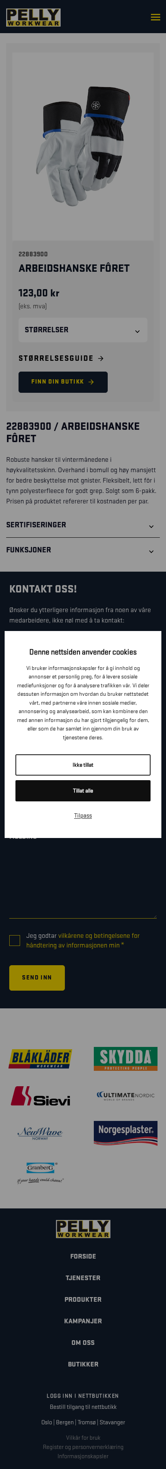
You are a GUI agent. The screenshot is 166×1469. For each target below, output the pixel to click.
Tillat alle (83, 790)
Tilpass (83, 815)
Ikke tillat (83, 765)
